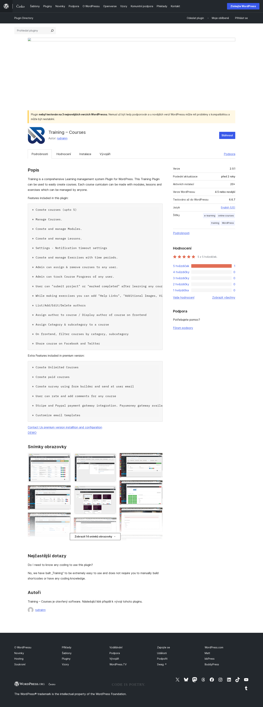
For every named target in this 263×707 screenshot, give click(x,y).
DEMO (32, 432)
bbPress (210, 658)
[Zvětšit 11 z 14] (158, 457)
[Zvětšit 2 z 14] (66, 490)
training (215, 223)
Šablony (67, 653)
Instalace (85, 154)
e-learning (209, 215)
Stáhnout (227, 135)
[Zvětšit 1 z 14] (66, 457)
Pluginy (66, 658)
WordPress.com (214, 647)
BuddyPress (212, 664)
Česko (51, 684)
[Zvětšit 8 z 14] (112, 522)
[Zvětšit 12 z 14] (158, 485)
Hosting (18, 658)
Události (162, 653)
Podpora (229, 154)
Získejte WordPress (243, 6)
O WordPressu (22, 647)
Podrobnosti (39, 154)
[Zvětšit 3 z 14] (66, 517)
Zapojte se (163, 647)
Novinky (19, 653)
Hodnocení (63, 154)
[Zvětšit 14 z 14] (158, 539)
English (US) (228, 207)
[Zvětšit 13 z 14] (158, 512)
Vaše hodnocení (183, 297)
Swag (162, 664)
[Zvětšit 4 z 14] (66, 544)
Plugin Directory (23, 17)
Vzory (65, 664)
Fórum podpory (183, 328)
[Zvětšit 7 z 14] (112, 490)
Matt (207, 653)
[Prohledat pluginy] (52, 30)
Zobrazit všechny (223, 297)
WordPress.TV (117, 664)
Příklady (66, 647)
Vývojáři (105, 154)
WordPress (228, 223)
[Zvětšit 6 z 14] (112, 457)
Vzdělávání (115, 647)
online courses (226, 215)
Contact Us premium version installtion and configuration (65, 427)
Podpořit (162, 658)
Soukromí (19, 664)
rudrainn (62, 138)
